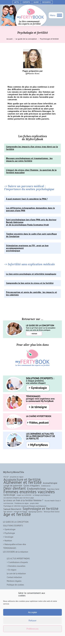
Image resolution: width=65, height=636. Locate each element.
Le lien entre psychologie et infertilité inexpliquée (31, 274)
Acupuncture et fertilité (22, 479)
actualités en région (16, 477)
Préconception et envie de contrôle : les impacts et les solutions (31, 293)
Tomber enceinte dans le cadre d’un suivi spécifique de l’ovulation (31, 235)
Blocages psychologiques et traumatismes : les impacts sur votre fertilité (29, 159)
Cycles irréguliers (31, 485)
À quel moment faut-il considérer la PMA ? (27, 198)
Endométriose (36, 488)
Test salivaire (7, 512)
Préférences (32, 628)
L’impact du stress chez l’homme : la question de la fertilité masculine (31, 171)
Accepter (32, 612)
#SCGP (5, 477)
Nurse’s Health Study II (53, 501)
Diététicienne (45, 486)
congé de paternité (12, 485)
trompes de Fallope (20, 512)
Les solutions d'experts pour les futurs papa (18, 498)
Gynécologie (9, 495)
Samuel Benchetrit (12, 509)
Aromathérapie (50, 483)
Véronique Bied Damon (52, 512)
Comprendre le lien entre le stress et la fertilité (30, 283)
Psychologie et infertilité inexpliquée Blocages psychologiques (24, 506)
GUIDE (36, 2)
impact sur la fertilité (24, 495)
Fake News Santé (53, 489)
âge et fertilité (17, 514)
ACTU (16, 2)
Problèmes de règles (22, 503)
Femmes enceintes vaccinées (29, 492)
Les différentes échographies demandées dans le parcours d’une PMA (30, 209)
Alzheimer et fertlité (22, 482)
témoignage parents (35, 512)
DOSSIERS (46, 2)
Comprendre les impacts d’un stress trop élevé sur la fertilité (32, 148)
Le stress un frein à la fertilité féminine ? (23, 500)
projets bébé (34, 503)
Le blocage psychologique (41, 495)
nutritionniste (8, 503)
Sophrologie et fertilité (40, 508)
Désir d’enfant (14, 488)
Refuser (32, 620)
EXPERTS (26, 2)
